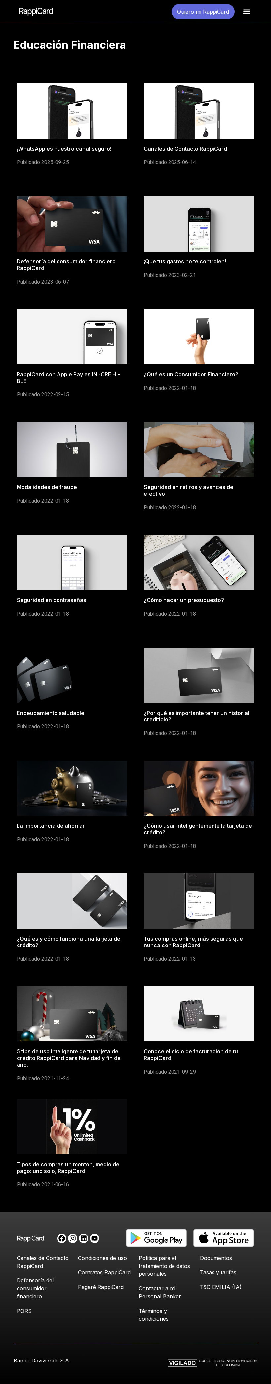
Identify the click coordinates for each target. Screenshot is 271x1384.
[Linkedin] (83, 1238)
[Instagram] (72, 1238)
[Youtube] (94, 1238)
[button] (246, 11)
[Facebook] (61, 1238)
